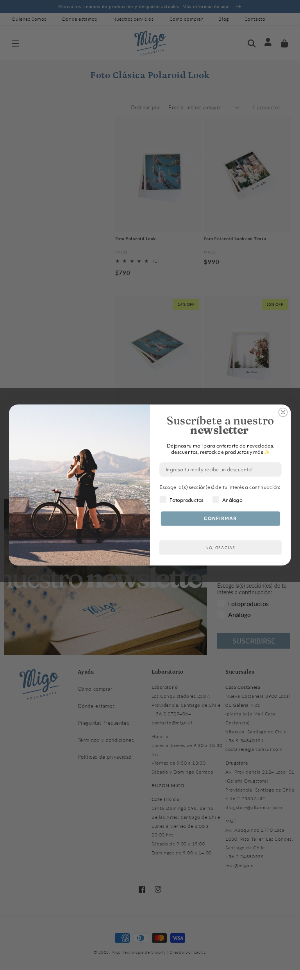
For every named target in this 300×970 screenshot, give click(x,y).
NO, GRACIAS (220, 547)
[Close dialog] (283, 412)
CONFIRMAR (220, 518)
